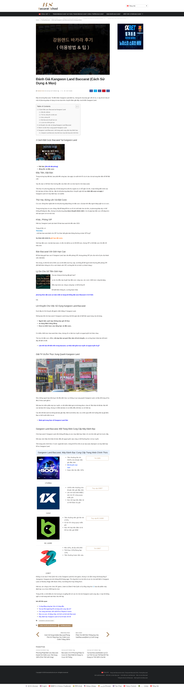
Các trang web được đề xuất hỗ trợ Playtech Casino (55, 611)
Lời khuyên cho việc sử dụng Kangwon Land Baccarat (54, 125)
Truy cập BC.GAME (97, 518)
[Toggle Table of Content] (76, 106)
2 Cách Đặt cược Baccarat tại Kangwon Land (52, 109)
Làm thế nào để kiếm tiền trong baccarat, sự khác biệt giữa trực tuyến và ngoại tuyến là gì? (69, 345)
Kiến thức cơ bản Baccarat (132, 14)
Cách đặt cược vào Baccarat (128, 675)
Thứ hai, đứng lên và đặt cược (49, 114)
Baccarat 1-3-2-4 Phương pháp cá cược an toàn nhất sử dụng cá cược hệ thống (73, 655)
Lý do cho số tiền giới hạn (48, 122)
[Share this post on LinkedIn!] (108, 91)
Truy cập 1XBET (97, 488)
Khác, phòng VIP (45, 117)
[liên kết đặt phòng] (51, 166)
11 (93, 586)
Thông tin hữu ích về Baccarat (48, 625)
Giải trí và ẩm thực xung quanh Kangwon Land (52, 127)
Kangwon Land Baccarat (46, 620)
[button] (137, 5)
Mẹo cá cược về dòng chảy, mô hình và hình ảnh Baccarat (57, 614)
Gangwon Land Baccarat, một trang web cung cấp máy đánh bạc (58, 130)
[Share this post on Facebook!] (91, 91)
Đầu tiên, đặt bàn (45, 112)
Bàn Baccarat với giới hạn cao (49, 120)
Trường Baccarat (45, 20)
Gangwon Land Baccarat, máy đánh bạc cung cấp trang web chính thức (59, 133)
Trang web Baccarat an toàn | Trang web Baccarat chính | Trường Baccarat (78, 14)
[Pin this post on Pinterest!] (104, 91)
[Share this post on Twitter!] (95, 91)
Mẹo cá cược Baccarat (142, 675)
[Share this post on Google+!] (99, 91)
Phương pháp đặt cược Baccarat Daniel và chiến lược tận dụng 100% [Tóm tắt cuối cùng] (47, 655)
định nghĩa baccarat (113, 14)
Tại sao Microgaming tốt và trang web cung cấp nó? (55, 609)
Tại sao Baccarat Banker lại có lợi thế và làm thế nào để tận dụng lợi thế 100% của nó (97, 655)
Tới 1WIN (97, 458)
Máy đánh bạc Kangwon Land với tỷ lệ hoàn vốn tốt (55, 616)
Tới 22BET (97, 548)
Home (37, 20)
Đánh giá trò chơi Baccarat (141, 678)
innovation (41, 91)
